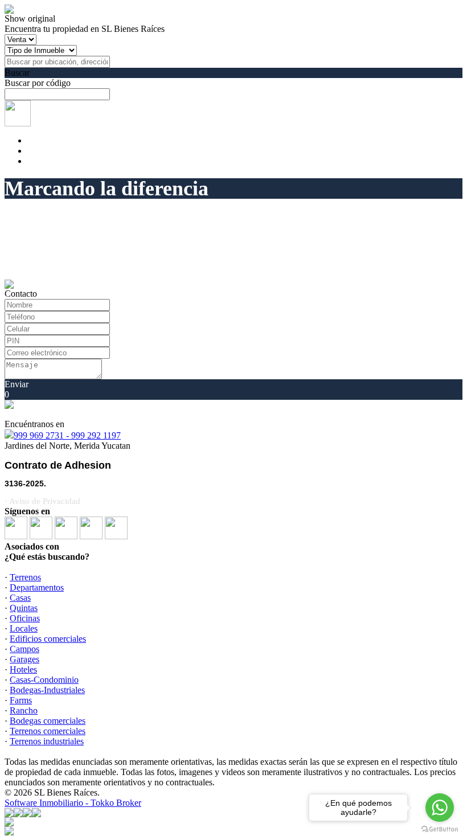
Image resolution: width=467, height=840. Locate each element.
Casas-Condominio (44, 680)
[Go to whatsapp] (439, 807)
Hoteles (23, 669)
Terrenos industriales (47, 741)
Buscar (17, 72)
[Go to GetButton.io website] (439, 829)
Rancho (24, 710)
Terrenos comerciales (47, 731)
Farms (21, 700)
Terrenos (25, 577)
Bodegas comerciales (47, 721)
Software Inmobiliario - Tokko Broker (73, 803)
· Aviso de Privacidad (42, 501)
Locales (24, 628)
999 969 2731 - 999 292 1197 (67, 435)
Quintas (24, 608)
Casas (20, 598)
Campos (24, 649)
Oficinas (25, 618)
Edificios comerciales (48, 639)
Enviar (16, 384)
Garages (24, 659)
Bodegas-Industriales (47, 690)
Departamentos (37, 587)
